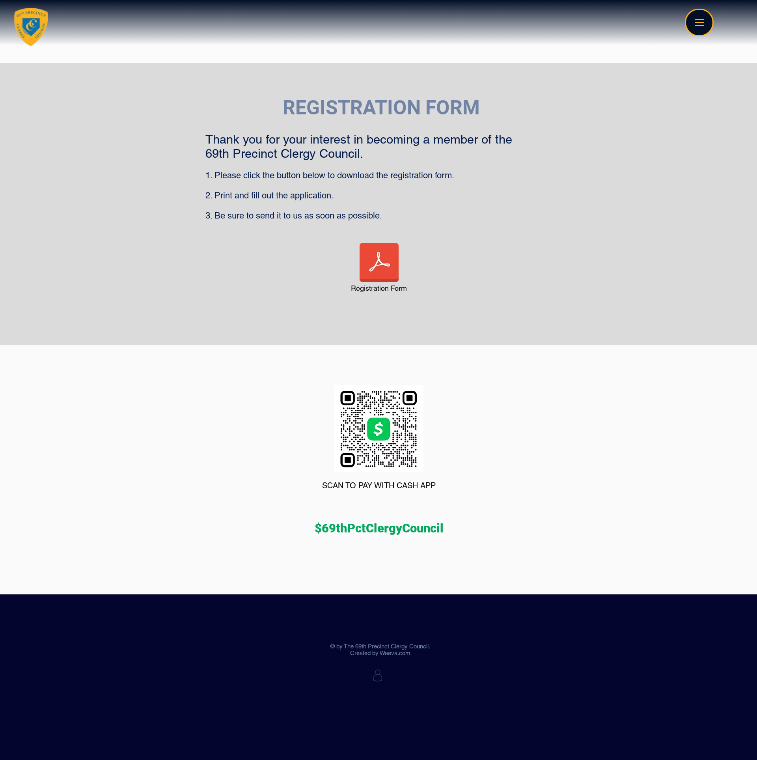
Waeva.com (395, 653)
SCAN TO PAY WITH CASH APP (379, 485)
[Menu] (699, 22)
